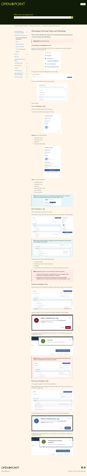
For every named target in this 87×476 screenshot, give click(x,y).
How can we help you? (23, 14)
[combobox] (42, 17)
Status (83, 4)
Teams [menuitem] (17, 41)
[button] (27, 31)
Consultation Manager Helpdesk (20, 25)
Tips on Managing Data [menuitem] (21, 49)
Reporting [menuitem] (16, 56)
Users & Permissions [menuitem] (20, 46)
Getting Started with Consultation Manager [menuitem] (19, 32)
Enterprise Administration (34, 25)
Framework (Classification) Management (50, 25)
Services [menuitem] (16, 68)
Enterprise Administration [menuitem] (19, 35)
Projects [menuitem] (17, 51)
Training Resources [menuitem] (18, 63)
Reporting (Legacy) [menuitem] (18, 77)
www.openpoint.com (5, 471)
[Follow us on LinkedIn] (85, 467)
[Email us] (82, 467)
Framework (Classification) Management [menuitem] (21, 38)
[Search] (72, 17)
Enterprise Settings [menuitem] (20, 44)
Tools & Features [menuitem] (17, 65)
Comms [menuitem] (16, 54)
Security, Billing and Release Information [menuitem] (18, 74)
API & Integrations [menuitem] (18, 70)
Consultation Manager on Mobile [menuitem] (19, 60)
